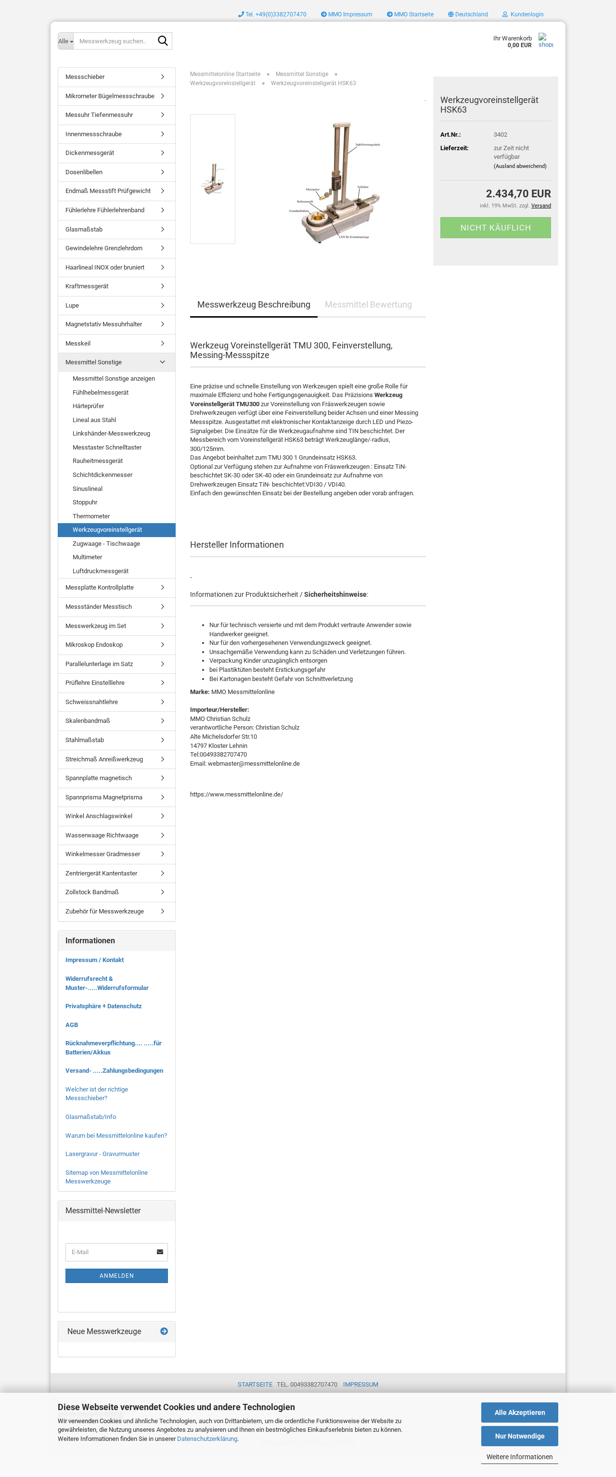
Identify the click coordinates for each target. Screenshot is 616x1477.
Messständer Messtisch (98, 606)
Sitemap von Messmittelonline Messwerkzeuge (106, 1177)
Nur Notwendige (520, 1436)
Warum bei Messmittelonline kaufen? (116, 1135)
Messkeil (77, 343)
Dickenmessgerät (89, 152)
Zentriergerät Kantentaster (101, 873)
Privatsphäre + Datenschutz (103, 1006)
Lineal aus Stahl (94, 420)
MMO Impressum (349, 14)
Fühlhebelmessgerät (100, 392)
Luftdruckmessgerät (100, 571)
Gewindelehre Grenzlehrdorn (103, 248)
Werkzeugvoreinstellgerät (107, 529)
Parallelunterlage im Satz (99, 664)
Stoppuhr (85, 502)
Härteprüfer (88, 406)
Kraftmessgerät (86, 286)
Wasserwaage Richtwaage (102, 835)
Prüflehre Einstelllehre (95, 682)
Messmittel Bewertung (368, 304)
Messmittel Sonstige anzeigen (114, 378)
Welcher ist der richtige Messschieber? (96, 1094)
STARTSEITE (255, 1384)
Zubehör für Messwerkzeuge (104, 911)
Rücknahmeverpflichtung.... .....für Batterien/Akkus (113, 1048)
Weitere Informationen (520, 1457)
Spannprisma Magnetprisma (103, 797)
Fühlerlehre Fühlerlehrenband (104, 210)
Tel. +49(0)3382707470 (275, 14)
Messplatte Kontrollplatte (99, 587)
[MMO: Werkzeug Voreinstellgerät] (335, 178)
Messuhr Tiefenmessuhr (99, 114)
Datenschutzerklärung (207, 1438)
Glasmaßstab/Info (90, 1116)
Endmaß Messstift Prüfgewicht (108, 190)
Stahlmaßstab (84, 740)
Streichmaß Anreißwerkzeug (104, 759)
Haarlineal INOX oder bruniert (104, 267)
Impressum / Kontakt (94, 959)
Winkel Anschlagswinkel (98, 816)
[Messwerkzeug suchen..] (163, 41)
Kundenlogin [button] (526, 14)
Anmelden (117, 1275)
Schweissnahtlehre (91, 702)
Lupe (72, 305)
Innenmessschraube (93, 134)
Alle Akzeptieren (520, 1412)
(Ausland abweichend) (520, 166)
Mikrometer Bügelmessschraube (109, 96)
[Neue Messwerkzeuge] (164, 1331)
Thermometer (91, 516)
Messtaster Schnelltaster (107, 447)
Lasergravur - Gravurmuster (102, 1153)
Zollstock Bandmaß (92, 892)
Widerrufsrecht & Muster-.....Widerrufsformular (107, 983)
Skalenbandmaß (87, 720)
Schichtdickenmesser (102, 474)
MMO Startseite (413, 14)
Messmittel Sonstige (93, 362)
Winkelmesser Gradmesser (102, 854)
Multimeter (87, 557)
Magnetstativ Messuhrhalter (103, 324)
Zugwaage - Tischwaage (106, 543)
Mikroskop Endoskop (94, 644)
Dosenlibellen (84, 172)
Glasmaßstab (84, 229)
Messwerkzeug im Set (95, 625)
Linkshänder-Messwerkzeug (111, 433)
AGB (71, 1024)
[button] (468, 14)
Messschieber (84, 76)
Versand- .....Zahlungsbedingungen (114, 1070)
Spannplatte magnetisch (98, 778)
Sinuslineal (88, 488)
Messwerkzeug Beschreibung (253, 304)
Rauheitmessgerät (98, 460)
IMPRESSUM (360, 1384)
